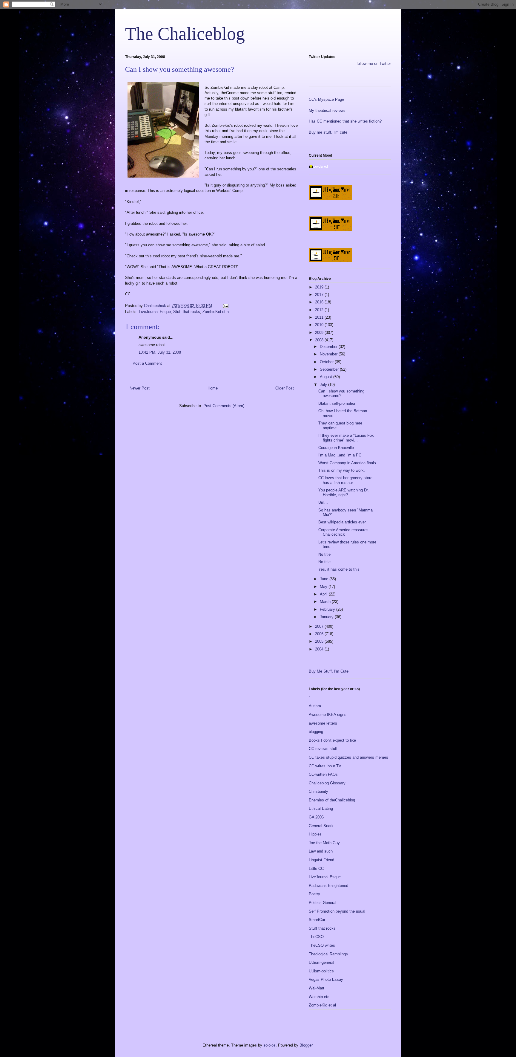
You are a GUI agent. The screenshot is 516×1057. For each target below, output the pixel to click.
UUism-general (321, 962)
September (330, 369)
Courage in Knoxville (336, 447)
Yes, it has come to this (339, 569)
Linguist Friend (321, 860)
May (324, 586)
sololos (269, 1045)
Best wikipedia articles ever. (342, 522)
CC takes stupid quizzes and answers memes (348, 757)
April (324, 594)
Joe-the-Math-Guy (324, 843)
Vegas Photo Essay (326, 979)
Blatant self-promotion (337, 403)
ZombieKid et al (216, 311)
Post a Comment (147, 363)
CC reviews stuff (323, 748)
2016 (320, 302)
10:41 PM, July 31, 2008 (160, 352)
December (329, 346)
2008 (320, 340)
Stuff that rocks (186, 311)
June (324, 579)
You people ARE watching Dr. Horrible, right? (343, 492)
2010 (320, 325)
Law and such (321, 851)
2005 (320, 641)
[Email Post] (225, 305)
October (327, 362)
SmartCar (317, 919)
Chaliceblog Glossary (327, 783)
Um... (323, 502)
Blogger (306, 1045)
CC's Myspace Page (326, 99)
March (326, 601)
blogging (316, 731)
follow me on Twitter (374, 63)
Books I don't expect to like (332, 740)
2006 (320, 634)
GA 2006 (316, 817)
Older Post (284, 388)
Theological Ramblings (328, 954)
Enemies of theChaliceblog (332, 800)
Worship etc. (320, 997)
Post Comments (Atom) (223, 406)
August (326, 377)
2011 (320, 317)
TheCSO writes (322, 945)
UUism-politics (321, 971)
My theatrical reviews (327, 110)
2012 (320, 310)
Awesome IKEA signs (327, 714)
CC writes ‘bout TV (325, 766)
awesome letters (323, 723)
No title (324, 554)
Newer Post (140, 388)
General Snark (321, 826)
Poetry (314, 894)
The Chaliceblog (185, 34)
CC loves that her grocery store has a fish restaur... (345, 480)
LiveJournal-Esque (155, 311)
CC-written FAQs (323, 774)
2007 (320, 626)
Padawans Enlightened (328, 885)
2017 (320, 294)
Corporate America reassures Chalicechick (343, 532)
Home (213, 388)
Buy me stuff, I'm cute (328, 132)
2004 (320, 649)
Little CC (316, 868)
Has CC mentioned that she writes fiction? (345, 121)
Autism (315, 706)
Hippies (315, 834)
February (328, 609)
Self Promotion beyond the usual (337, 911)
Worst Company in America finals (347, 463)
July (324, 384)
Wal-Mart (316, 988)
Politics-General (322, 902)
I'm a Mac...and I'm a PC (339, 455)
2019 (320, 287)
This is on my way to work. (341, 470)
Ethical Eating (321, 808)
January (327, 617)
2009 (320, 332)
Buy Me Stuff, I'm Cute (328, 671)
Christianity (318, 791)
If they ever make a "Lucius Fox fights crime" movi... (346, 437)
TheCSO (316, 936)
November (329, 354)
